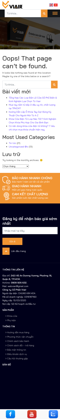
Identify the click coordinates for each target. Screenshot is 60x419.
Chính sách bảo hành (18, 341)
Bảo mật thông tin (16, 349)
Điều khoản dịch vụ (17, 354)
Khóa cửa (12, 316)
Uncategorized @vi (18, 146)
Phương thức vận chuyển (20, 336)
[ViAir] (12, 4)
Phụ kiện (11, 320)
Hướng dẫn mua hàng (18, 332)
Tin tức (12, 143)
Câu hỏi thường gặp (17, 358)
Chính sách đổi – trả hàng (20, 345)
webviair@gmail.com (17, 286)
